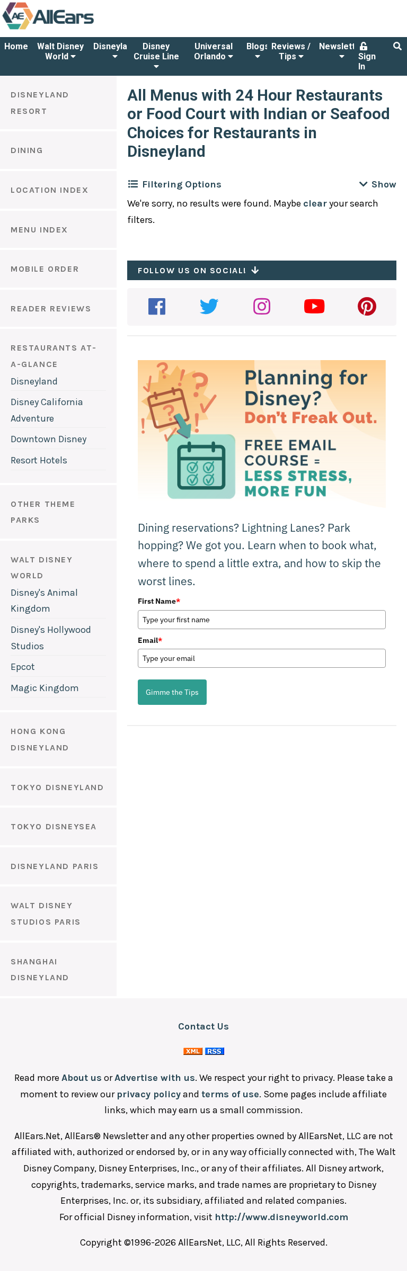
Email (150, 640)
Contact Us (203, 1026)
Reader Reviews (51, 308)
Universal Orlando (213, 51)
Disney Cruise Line (156, 51)
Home (16, 46)
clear (315, 203)
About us (81, 1078)
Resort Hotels (39, 460)
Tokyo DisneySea (54, 826)
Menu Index (39, 230)
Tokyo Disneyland (57, 787)
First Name (159, 601)
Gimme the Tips (172, 692)
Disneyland (115, 46)
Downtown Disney (48, 439)
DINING (27, 150)
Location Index (50, 190)
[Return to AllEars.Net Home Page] (81, 28)
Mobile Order (45, 269)
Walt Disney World (60, 51)
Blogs (257, 46)
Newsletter (341, 46)
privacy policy (149, 1094)
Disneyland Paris (55, 866)
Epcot (23, 667)
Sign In (367, 61)
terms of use (230, 1094)
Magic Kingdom (45, 688)
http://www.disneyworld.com (281, 1217)
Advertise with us (154, 1078)
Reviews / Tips (291, 51)
